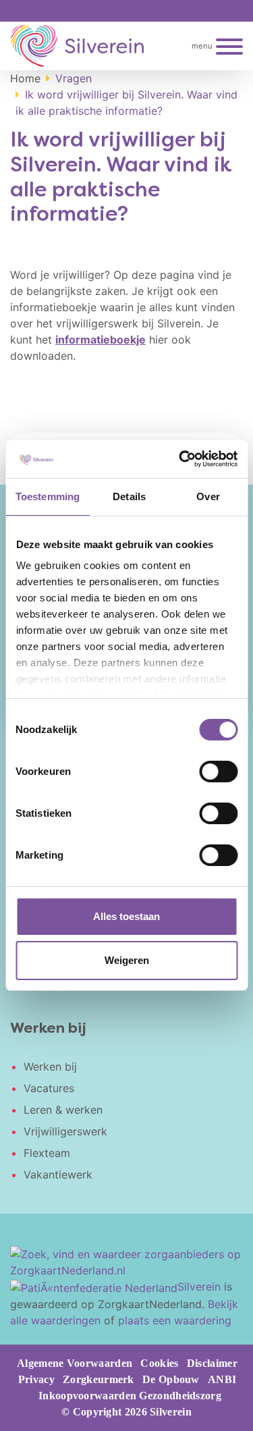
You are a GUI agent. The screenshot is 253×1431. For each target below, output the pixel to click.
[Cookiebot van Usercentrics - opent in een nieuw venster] (180, 459)
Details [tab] (129, 496)
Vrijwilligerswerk (65, 1131)
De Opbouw (171, 1379)
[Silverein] (77, 46)
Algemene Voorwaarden (74, 1363)
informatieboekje (100, 339)
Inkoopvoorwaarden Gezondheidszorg (129, 1395)
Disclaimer (212, 1363)
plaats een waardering (174, 1320)
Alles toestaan (126, 916)
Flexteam (47, 1153)
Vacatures (49, 1088)
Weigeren (127, 960)
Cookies (159, 1363)
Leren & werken (63, 1109)
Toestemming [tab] (48, 496)
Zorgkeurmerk (98, 1379)
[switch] (218, 771)
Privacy (36, 1379)
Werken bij (50, 1066)
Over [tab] (207, 496)
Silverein (199, 1286)
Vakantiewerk (58, 1174)
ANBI (222, 1379)
